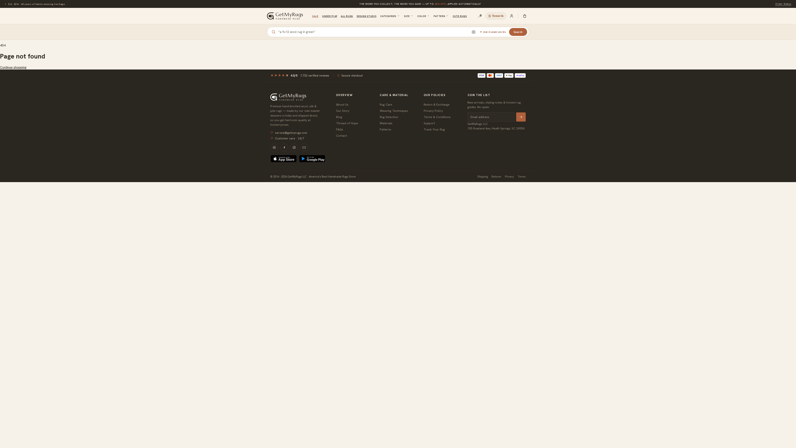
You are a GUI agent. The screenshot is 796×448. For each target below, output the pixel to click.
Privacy (509, 176)
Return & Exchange (437, 104)
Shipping (482, 176)
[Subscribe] (521, 117)
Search (518, 32)
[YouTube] (304, 147)
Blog (339, 117)
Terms (522, 176)
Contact (341, 136)
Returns (496, 176)
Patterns (385, 129)
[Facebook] (284, 147)
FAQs (339, 129)
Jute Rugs (460, 16)
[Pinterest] (294, 147)
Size (407, 16)
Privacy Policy (433, 111)
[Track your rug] (480, 16)
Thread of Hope (347, 123)
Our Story (342, 111)
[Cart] (524, 16)
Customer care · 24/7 (289, 138)
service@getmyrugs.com (291, 133)
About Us (342, 104)
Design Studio (366, 16)
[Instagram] (274, 147)
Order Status (783, 3)
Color (421, 16)
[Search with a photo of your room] (473, 31)
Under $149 (329, 16)
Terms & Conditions (437, 117)
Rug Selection (389, 117)
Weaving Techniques (394, 111)
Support (429, 123)
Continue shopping (13, 67)
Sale (315, 16)
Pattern (439, 16)
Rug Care (386, 104)
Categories (388, 16)
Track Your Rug (434, 129)
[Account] (511, 16)
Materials (386, 123)
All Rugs (347, 16)
